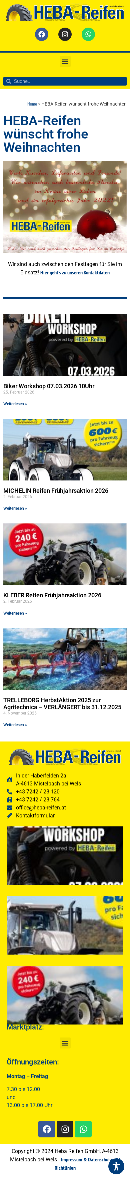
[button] (65, 61)
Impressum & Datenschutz (86, 1159)
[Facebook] (41, 34)
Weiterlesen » (15, 404)
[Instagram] (65, 34)
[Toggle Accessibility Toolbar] (116, 1166)
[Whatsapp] (88, 34)
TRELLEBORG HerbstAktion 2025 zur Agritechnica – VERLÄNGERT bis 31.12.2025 (62, 704)
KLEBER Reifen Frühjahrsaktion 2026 (52, 595)
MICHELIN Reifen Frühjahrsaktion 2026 (55, 490)
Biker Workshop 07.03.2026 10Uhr (48, 386)
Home (32, 104)
